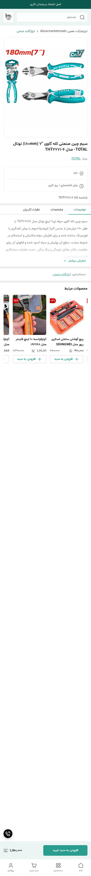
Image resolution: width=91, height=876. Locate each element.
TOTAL (76, 159)
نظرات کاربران (31, 209)
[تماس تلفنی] (8, 833)
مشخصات (57, 209)
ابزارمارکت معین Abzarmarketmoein (63, 31)
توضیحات (80, 209)
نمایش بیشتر (77, 261)
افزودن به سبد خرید (65, 850)
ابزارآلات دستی (26, 31)
